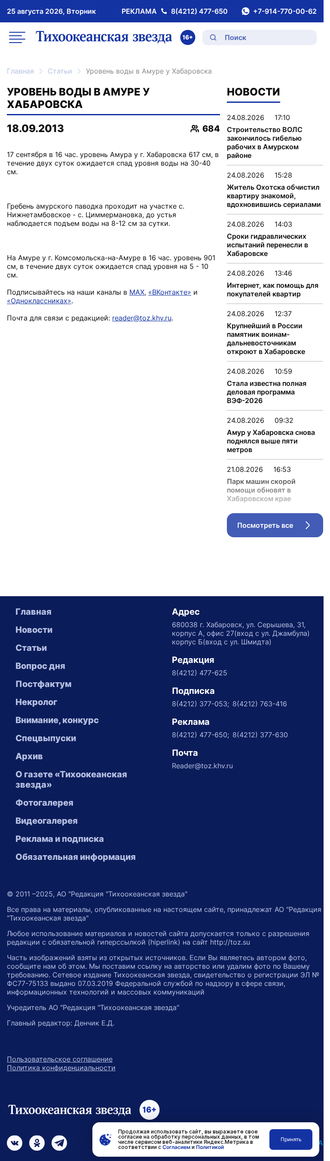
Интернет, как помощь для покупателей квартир (272, 289)
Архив (29, 756)
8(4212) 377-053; (200, 703)
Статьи (60, 71)
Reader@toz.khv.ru (202, 765)
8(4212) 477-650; (200, 734)
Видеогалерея (46, 821)
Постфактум (43, 684)
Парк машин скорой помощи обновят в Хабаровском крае (261, 490)
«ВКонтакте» (169, 292)
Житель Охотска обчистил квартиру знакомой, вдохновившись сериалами (274, 196)
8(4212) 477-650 (199, 11)
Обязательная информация (75, 857)
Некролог (36, 702)
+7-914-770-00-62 (285, 11)
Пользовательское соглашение (60, 1059)
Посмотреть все (280, 527)
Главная (20, 71)
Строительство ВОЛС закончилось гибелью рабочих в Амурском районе (264, 142)
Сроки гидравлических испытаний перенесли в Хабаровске (267, 245)
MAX (136, 292)
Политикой (210, 1147)
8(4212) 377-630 (260, 734)
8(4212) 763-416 (259, 703)
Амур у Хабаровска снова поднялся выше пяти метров (271, 441)
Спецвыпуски (45, 738)
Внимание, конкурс (57, 720)
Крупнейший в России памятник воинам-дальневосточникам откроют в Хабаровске (266, 338)
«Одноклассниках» (39, 300)
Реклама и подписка (59, 839)
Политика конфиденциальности (61, 1067)
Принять (291, 1139)
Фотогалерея (44, 803)
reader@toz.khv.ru (141, 318)
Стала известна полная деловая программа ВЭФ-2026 (266, 392)
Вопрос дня (40, 666)
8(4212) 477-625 (199, 672)
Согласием (176, 1147)
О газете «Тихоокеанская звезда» (71, 779)
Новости (33, 630)
